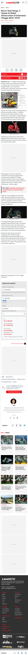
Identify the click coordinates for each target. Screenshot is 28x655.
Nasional (17, 602)
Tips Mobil (17, 608)
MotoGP (17, 596)
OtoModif (4, 607)
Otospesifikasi (6, 615)
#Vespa (14, 381)
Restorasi (4, 612)
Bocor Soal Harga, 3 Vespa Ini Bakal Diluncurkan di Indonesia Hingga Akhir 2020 (13, 14)
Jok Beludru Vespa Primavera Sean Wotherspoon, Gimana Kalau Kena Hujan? (14, 189)
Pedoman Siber (6, 630)
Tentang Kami (5, 626)
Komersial (4, 621)
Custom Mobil (5, 608)
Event (3, 600)
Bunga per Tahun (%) (9, 311)
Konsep (4, 598)
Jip (3, 602)
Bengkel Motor (18, 614)
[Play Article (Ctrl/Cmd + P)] (20, 78)
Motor (3, 596)
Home (2, 7)
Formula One (18, 594)
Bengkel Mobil (18, 612)
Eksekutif (4, 603)
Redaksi (4, 628)
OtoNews (4, 592)
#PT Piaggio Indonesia (6, 381)
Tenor (4, 305)
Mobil (3, 594)
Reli (16, 598)
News (7, 7)
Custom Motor (5, 610)
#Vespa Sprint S (9, 376)
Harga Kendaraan (8, 287)
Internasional (18, 600)
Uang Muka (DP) (7, 295)
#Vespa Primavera (21, 379)
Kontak (4, 624)
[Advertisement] (14, 54)
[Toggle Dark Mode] (26, 2)
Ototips (17, 607)
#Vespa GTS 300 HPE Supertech (9, 379)
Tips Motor (17, 610)
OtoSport (17, 592)
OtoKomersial (18, 617)
